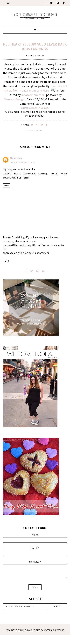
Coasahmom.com (33, 95)
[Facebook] (45, 3)
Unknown (16, 158)
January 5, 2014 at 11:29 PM (22, 162)
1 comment (36, 130)
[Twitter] (51, 3)
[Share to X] (32, 124)
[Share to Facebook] (37, 124)
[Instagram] (58, 3)
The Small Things (22, 630)
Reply (6, 185)
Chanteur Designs (15, 99)
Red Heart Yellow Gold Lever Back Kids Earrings (35, 46)
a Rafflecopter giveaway (35, 107)
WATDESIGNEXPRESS (54, 630)
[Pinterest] (64, 3)
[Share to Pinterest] (42, 124)
